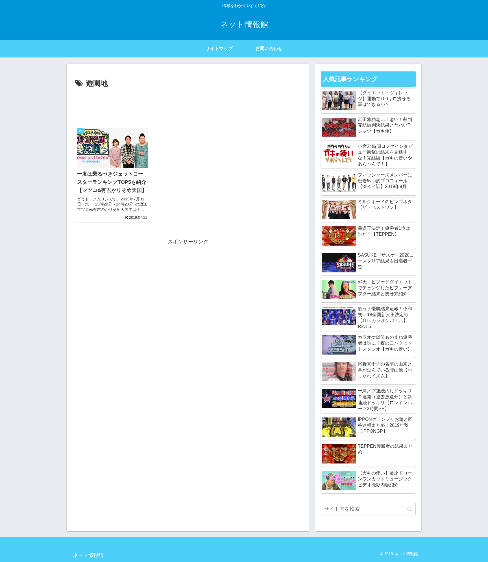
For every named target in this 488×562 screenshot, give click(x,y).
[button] (410, 509)
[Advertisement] (188, 105)
